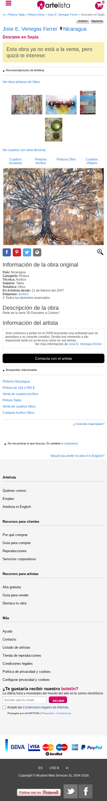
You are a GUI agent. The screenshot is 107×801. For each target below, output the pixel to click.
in (67, 768)
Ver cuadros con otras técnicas (24, 150)
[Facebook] (85, 791)
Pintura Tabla (16, 14)
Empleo (8, 499)
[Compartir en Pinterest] (17, 252)
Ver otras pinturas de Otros (21, 82)
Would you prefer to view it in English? (77, 456)
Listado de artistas (16, 647)
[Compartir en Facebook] (7, 252)
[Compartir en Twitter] (27, 252)
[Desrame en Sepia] (53, 206)
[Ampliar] (100, 254)
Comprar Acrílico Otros (18, 413)
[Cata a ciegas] (54, 130)
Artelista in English (17, 507)
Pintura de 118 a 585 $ (19, 388)
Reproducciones (15, 551)
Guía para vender (16, 595)
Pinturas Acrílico (41, 161)
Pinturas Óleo (66, 159)
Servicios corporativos (19, 559)
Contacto (9, 639)
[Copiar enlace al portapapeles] (37, 252)
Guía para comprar (17, 543)
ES (40, 768)
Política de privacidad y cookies (27, 672)
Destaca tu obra (14, 603)
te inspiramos (69, 443)
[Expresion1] (88, 103)
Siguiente (97, 21)
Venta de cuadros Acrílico (20, 394)
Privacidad (48, 713)
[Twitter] (71, 791)
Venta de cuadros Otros (19, 406)
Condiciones (63, 713)
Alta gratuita (12, 587)
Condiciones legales (18, 664)
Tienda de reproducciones (22, 655)
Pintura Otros (36, 14)
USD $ (54, 768)
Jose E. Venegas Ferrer (63, 14)
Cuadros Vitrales (92, 161)
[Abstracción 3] (61, 105)
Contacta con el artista (53, 358)
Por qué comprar (15, 535)
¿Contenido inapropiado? (88, 423)
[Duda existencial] (27, 105)
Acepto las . (38, 707)
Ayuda (7, 631)
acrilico (23, 294)
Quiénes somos (14, 491)
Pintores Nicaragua (16, 381)
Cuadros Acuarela (15, 161)
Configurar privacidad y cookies (26, 680)
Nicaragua (74, 29)
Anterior (83, 21)
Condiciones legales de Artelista (45, 707)
